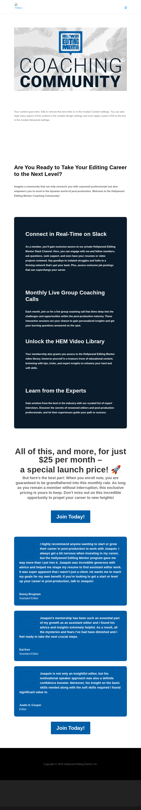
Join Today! (70, 516)
